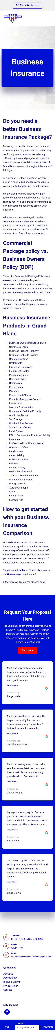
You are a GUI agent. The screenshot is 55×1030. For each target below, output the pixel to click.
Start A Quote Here (29, 5)
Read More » (12, 685)
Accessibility (10, 977)
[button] (27, 650)
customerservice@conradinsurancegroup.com (31, 957)
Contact (7, 989)
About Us (8, 973)
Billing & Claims (11, 981)
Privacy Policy (10, 985)
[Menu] (50, 18)
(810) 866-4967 (17, 948)
